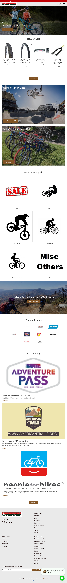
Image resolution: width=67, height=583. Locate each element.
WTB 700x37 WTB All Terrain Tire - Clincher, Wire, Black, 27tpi (25, 61)
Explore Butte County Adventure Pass (16, 395)
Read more (5, 401)
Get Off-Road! (33, 301)
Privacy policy (38, 553)
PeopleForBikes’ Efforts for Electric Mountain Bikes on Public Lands (27, 488)
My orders (5, 541)
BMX (49, 208)
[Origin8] (14, 334)
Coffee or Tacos (39, 548)
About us (37, 546)
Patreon (36, 551)
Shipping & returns (40, 556)
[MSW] (53, 327)
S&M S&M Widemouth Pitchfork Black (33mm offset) (58, 61)
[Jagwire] (27, 327)
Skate (36, 530)
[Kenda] (40, 327)
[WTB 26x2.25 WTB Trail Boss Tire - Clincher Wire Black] (9, 50)
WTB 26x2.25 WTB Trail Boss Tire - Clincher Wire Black (9, 60)
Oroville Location (39, 541)
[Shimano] (53, 334)
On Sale (17, 208)
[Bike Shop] (9, 4)
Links (36, 563)
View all (33, 78)
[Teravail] (40, 342)
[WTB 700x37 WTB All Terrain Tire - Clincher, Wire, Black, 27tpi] (25, 50)
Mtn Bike (17, 243)
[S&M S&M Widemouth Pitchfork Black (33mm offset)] (58, 50)
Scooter (36, 533)
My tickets (5, 544)
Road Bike (50, 243)
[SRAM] (27, 342)
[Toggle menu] (63, 4)
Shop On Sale (7, 30)
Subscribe (38, 570)
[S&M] (40, 334)
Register (4, 539)
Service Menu (38, 544)
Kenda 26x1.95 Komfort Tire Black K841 (41, 60)
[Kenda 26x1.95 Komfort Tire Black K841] (41, 50)
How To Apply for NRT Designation (15, 441)
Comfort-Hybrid (17, 278)
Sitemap (36, 561)
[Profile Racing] (27, 334)
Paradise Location (39, 539)
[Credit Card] (33, 580)
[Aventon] (14, 327)
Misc (49, 278)
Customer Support (40, 558)
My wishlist (5, 546)
